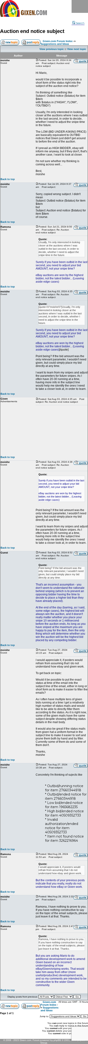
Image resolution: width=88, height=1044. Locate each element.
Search (80, 23)
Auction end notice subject (32, 31)
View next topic (76, 49)
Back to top (7, 179)
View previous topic (51, 49)
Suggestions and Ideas (55, 44)
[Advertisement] (62, 430)
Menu (80, 6)
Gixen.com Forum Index (58, 41)
